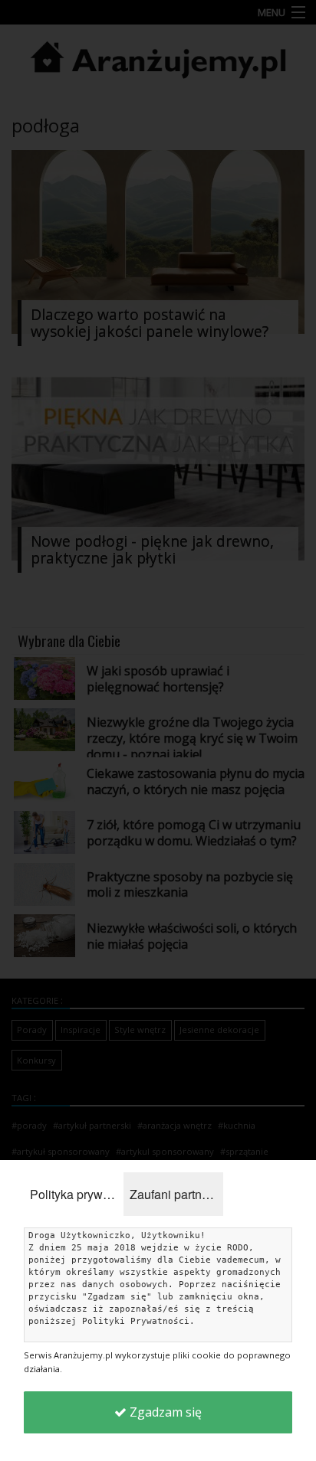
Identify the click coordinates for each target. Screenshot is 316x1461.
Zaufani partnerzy (176, 1194)
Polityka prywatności (76, 1194)
